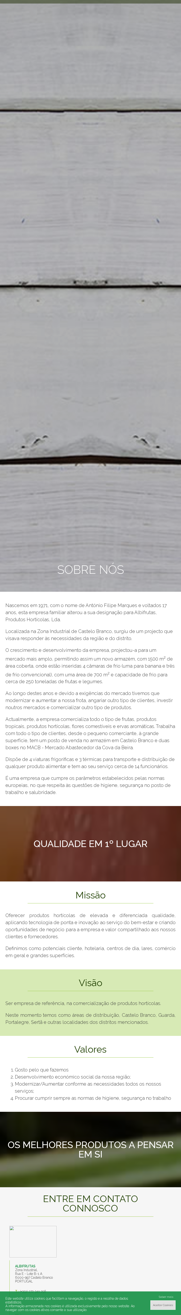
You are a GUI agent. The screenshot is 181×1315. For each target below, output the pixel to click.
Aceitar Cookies (163, 1305)
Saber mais (166, 1296)
